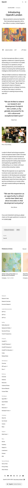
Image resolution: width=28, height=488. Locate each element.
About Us (4, 418)
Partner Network (5, 388)
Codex (3, 353)
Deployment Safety (6, 328)
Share (24, 50)
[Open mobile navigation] (25, 2)
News (3, 426)
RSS (3, 456)
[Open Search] (22, 2)
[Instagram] (17, 475)
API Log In (4, 366)
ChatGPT (4, 341)
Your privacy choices (17, 479)
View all (24, 248)
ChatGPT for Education (7, 350)
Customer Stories (5, 385)
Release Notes (5, 356)
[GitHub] (14, 475)
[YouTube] (8, 475)
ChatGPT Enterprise (7, 347)
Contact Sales (5, 391)
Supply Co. (4, 447)
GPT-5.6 (3, 311)
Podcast (3, 453)
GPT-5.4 (3, 317)
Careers (3, 423)
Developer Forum (6, 410)
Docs (3, 369)
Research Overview (6, 301)
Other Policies (5, 469)
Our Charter (4, 421)
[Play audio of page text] (3, 50)
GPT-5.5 (3, 314)
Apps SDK (4, 399)
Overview (4, 363)
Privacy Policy (5, 466)
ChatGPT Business (6, 344)
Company (18, 7)
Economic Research (6, 304)
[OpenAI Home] (4, 2)
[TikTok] (20, 475)
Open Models (5, 401)
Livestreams (4, 450)
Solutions (4, 379)
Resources (4, 382)
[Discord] (23, 475)
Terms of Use (4, 463)
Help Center (5, 434)
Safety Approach (5, 325)
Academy (4, 444)
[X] (5, 475)
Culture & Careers (9, 230)
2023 (18, 230)
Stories (3, 441)
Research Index (5, 298)
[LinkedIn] (11, 475)
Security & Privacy (6, 331)
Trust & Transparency (6, 333)
